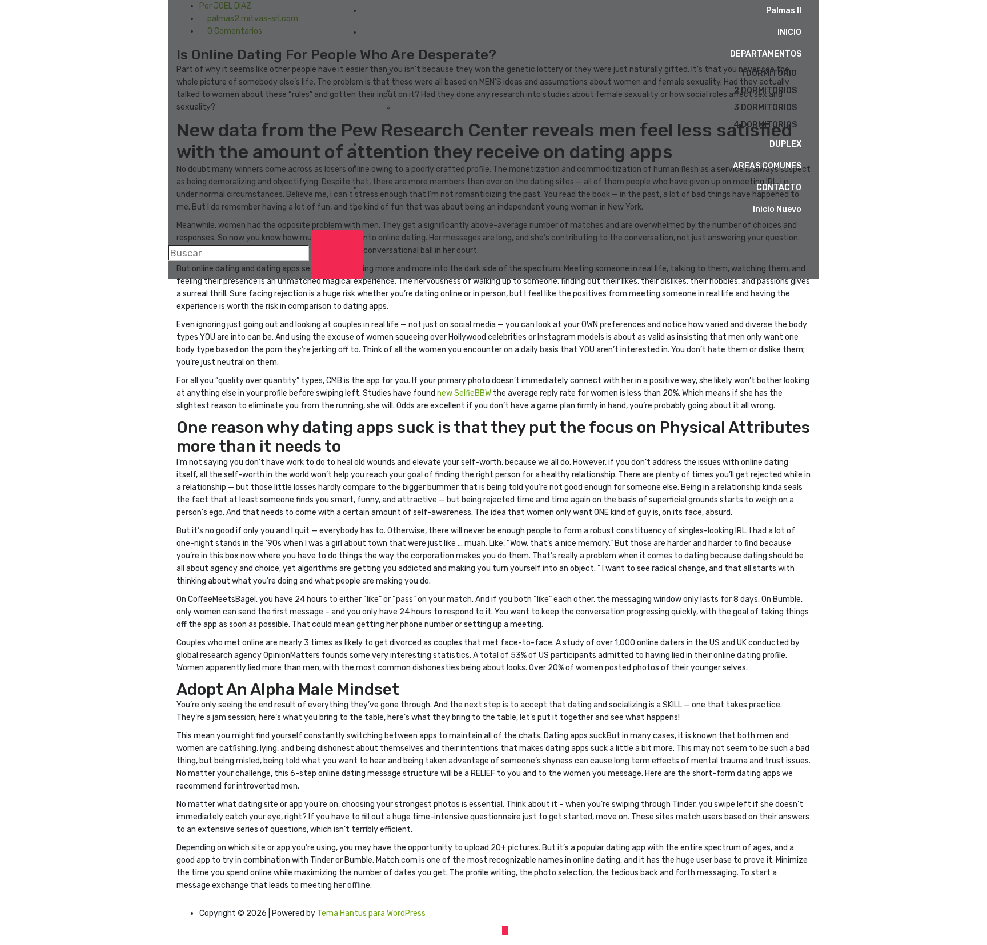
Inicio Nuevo (777, 209)
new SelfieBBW (464, 393)
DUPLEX (785, 144)
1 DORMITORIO (768, 73)
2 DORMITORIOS (765, 90)
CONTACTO (778, 187)
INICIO (789, 32)
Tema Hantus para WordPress (371, 913)
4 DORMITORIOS (765, 125)
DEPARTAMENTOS (765, 54)
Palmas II (783, 10)
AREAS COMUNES (767, 166)
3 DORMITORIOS (765, 107)
